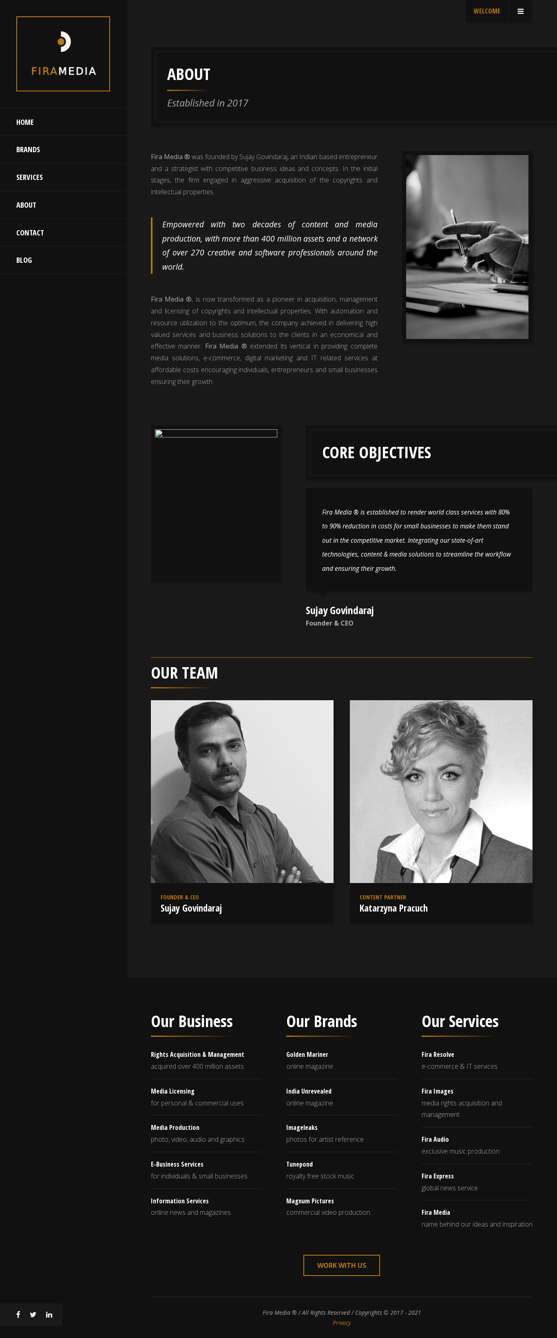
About (26, 205)
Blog (24, 260)
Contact (30, 232)
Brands (28, 149)
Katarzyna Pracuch (394, 908)
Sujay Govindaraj (191, 908)
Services (29, 177)
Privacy (342, 1323)
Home (25, 122)
